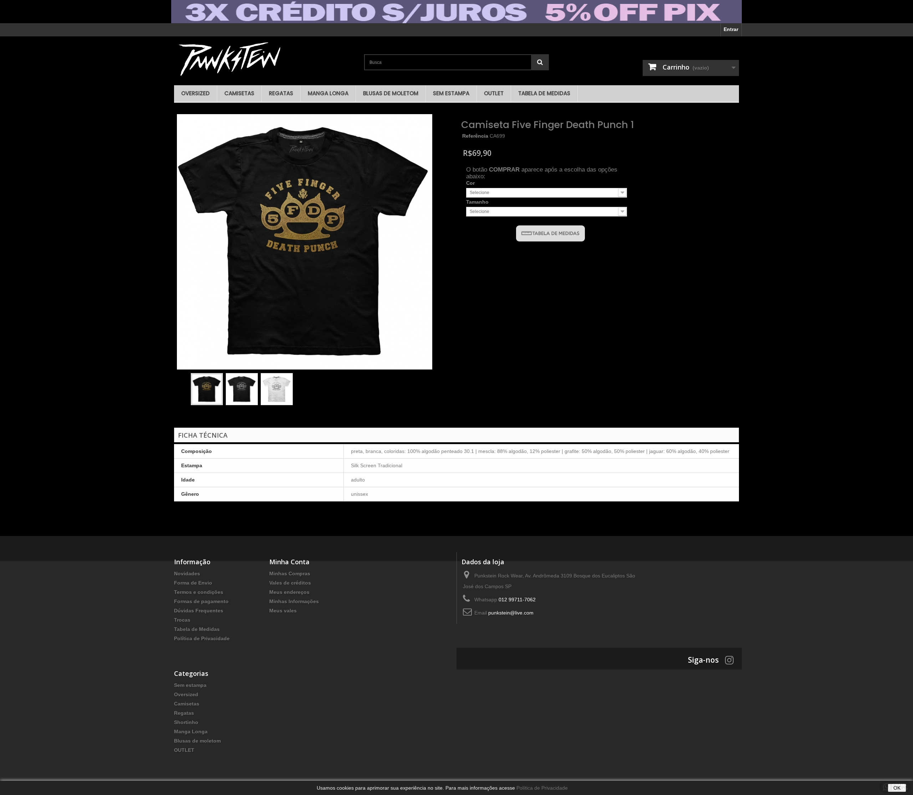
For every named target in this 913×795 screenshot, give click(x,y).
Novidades (187, 573)
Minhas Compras (289, 573)
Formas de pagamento (201, 601)
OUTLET (494, 93)
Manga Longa (328, 93)
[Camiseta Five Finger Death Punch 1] (207, 389)
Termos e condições (198, 592)
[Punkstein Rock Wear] (266, 59)
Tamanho (478, 202)
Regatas (281, 93)
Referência (475, 136)
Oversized (195, 93)
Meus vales (283, 610)
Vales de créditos (290, 583)
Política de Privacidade (202, 638)
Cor (471, 183)
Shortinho (186, 722)
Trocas (182, 620)
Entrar (731, 29)
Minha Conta (289, 561)
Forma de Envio (193, 583)
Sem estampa (451, 93)
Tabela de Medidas (544, 93)
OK (897, 788)
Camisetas (239, 93)
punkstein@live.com (511, 613)
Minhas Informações (294, 601)
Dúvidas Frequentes (198, 610)
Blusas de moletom (390, 93)
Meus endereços (289, 592)
